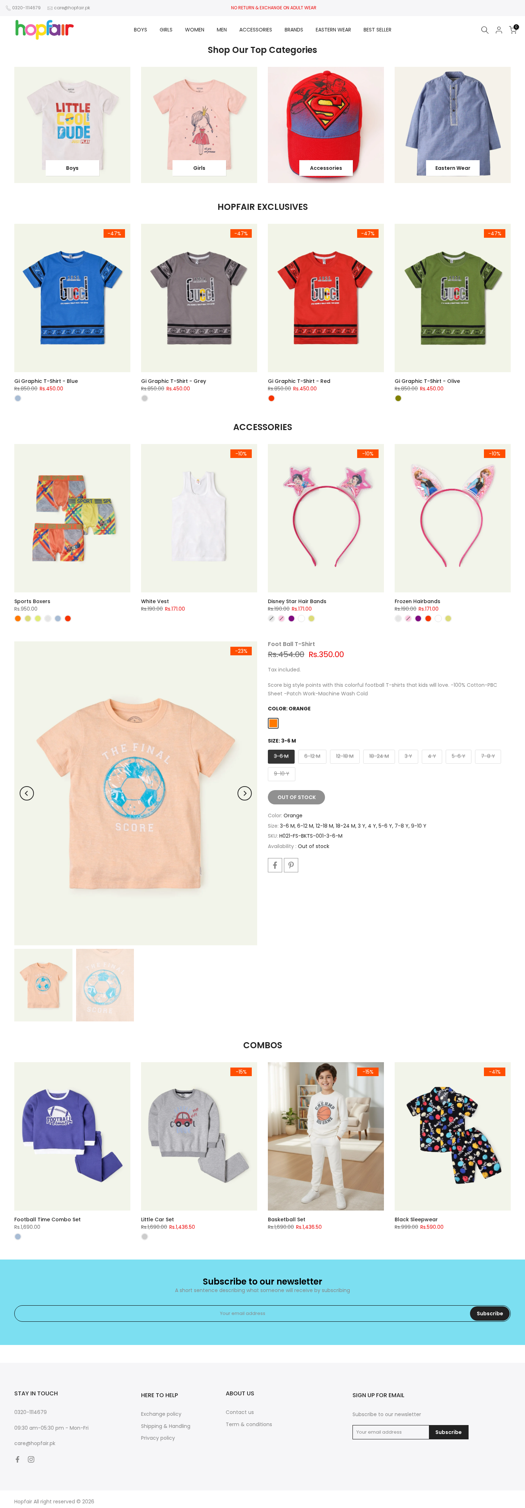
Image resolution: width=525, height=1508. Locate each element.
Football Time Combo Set (47, 1219)
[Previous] (27, 793)
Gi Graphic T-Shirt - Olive (427, 381)
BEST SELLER (377, 29)
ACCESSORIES (255, 29)
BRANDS (294, 29)
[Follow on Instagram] (31, 1459)
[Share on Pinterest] (291, 865)
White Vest (155, 601)
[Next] (245, 793)
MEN (222, 29)
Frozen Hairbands (417, 601)
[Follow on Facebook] (17, 1459)
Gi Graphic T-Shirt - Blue (46, 381)
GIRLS (166, 29)
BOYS (140, 29)
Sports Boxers (32, 601)
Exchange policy (161, 1414)
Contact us (240, 1412)
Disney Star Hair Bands (297, 601)
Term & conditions (249, 1424)
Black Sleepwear (416, 1219)
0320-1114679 (26, 8)
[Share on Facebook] (275, 865)
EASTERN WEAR (333, 29)
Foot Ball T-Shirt (291, 644)
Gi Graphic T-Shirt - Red (299, 381)
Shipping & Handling (165, 1426)
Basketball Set (286, 1219)
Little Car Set (157, 1219)
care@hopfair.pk (72, 8)
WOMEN (194, 29)
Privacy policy (158, 1438)
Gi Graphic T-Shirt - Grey (173, 381)
